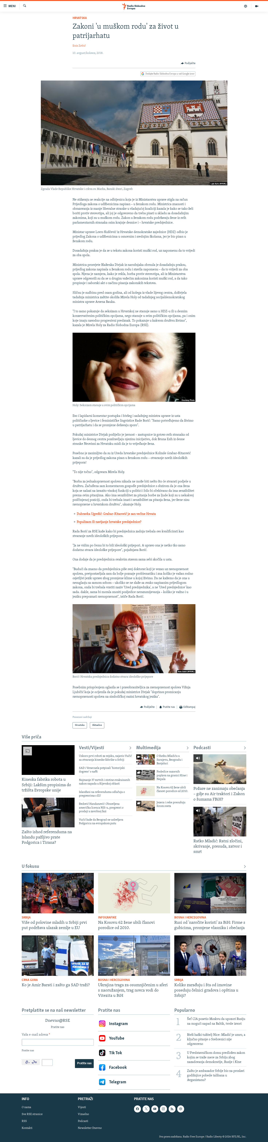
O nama (26, 1107)
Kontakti (27, 1128)
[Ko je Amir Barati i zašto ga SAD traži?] (58, 955)
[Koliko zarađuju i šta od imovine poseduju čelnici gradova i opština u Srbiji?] (210, 955)
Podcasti (202, 748)
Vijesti (82, 1107)
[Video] (256, 6)
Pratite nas (84, 1063)
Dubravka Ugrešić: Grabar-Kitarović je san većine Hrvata (116, 514)
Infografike (107, 917)
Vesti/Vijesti (91, 748)
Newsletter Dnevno (90, 1128)
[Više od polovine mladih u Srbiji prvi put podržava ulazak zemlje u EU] (58, 893)
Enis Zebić (79, 45)
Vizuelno (83, 1114)
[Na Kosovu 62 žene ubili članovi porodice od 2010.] (145, 791)
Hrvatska (80, 18)
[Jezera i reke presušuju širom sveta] (145, 806)
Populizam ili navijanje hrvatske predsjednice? (109, 522)
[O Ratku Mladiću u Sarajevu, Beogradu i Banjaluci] (145, 759)
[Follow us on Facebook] (137, 1108)
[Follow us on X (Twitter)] (146, 1108)
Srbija (26, 917)
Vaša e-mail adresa (36, 1035)
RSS (24, 1121)
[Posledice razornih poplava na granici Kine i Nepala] (145, 775)
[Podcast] (245, 6)
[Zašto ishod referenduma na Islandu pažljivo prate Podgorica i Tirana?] (48, 812)
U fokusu (30, 866)
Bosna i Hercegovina (190, 917)
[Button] (188, 63)
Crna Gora (30, 980)
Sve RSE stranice (32, 1114)
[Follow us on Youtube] (154, 1108)
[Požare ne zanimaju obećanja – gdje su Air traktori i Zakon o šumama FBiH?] (219, 769)
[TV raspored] (180, 1108)
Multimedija (148, 748)
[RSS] (172, 1108)
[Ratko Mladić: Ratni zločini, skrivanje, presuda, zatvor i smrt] (219, 821)
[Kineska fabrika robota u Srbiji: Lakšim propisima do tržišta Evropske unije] (48, 760)
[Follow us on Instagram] (163, 1108)
